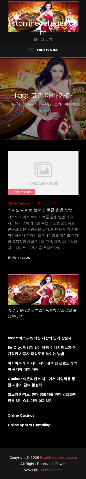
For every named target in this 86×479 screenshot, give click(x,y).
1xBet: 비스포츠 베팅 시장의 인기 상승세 (40, 338)
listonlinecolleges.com (43, 27)
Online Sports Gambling (29, 424)
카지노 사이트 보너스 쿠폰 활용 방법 (40, 210)
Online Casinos (19, 203)
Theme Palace (50, 470)
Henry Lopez (21, 258)
